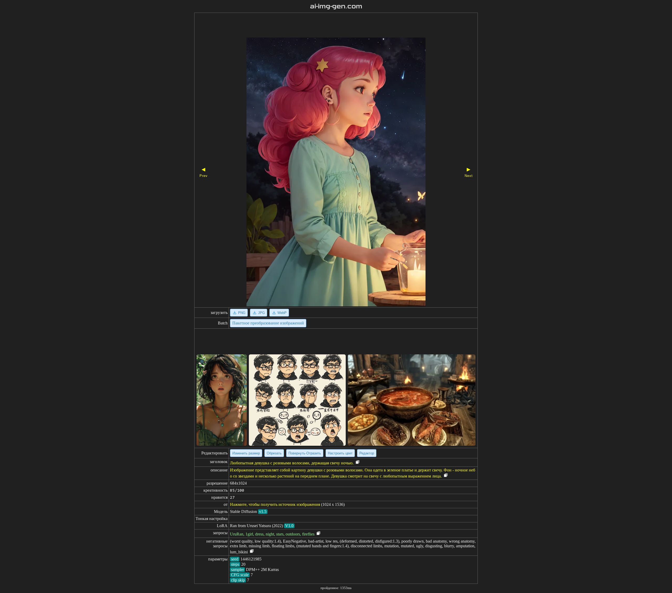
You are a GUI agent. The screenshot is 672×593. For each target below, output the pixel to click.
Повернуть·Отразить (304, 453)
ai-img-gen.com (336, 6)
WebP (282, 313)
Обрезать (274, 453)
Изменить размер (246, 453)
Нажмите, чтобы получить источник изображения (275, 504)
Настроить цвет (340, 453)
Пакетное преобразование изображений (268, 323)
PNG (241, 313)
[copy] (357, 462)
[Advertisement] (327, 26)
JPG (261, 313)
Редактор (366, 453)
